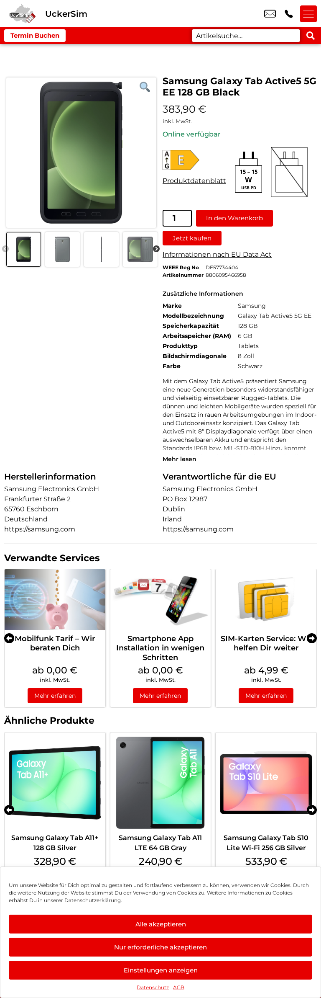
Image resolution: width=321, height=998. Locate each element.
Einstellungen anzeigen (161, 970)
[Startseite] (22, 13)
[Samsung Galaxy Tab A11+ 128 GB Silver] (55, 783)
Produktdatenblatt (194, 181)
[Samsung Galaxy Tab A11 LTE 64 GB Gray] (161, 783)
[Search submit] (310, 35)
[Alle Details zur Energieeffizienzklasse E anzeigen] (194, 160)
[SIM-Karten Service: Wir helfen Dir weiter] (266, 599)
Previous (5, 249)
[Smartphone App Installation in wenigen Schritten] (160, 599)
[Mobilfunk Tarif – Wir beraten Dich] (55, 599)
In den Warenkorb (234, 218)
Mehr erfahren (55, 695)
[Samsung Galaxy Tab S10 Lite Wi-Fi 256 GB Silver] (266, 783)
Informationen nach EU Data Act (217, 254)
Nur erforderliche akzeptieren (160, 947)
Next (156, 249)
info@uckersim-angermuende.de (270, 14)
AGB (178, 987)
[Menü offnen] (308, 13)
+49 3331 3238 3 (289, 14)
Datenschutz (153, 987)
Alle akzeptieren (160, 924)
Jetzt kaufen (192, 238)
